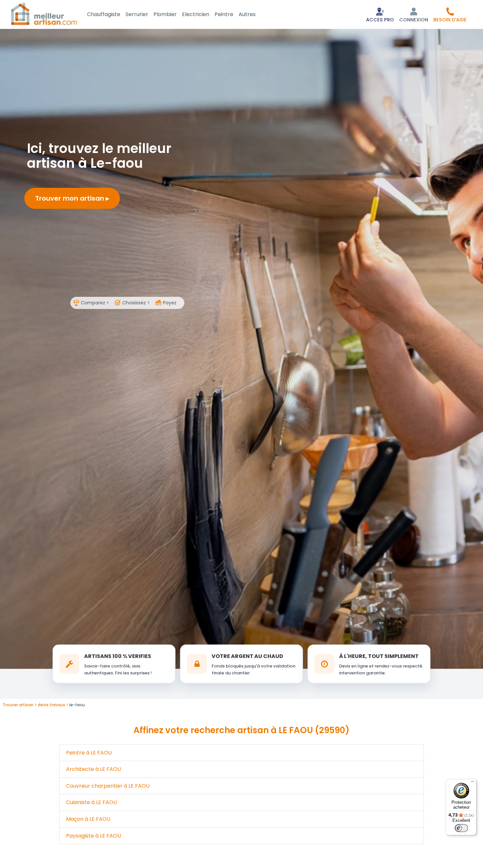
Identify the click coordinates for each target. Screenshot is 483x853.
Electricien (195, 14)
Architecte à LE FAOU (93, 769)
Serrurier (137, 14)
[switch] (461, 828)
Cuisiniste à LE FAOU (91, 802)
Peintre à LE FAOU (89, 752)
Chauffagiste (103, 14)
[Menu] (472, 783)
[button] (450, 14)
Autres (247, 14)
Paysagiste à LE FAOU (93, 836)
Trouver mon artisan (70, 198)
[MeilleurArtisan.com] (44, 13)
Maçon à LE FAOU (88, 819)
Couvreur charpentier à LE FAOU (108, 786)
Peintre (224, 14)
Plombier (165, 14)
